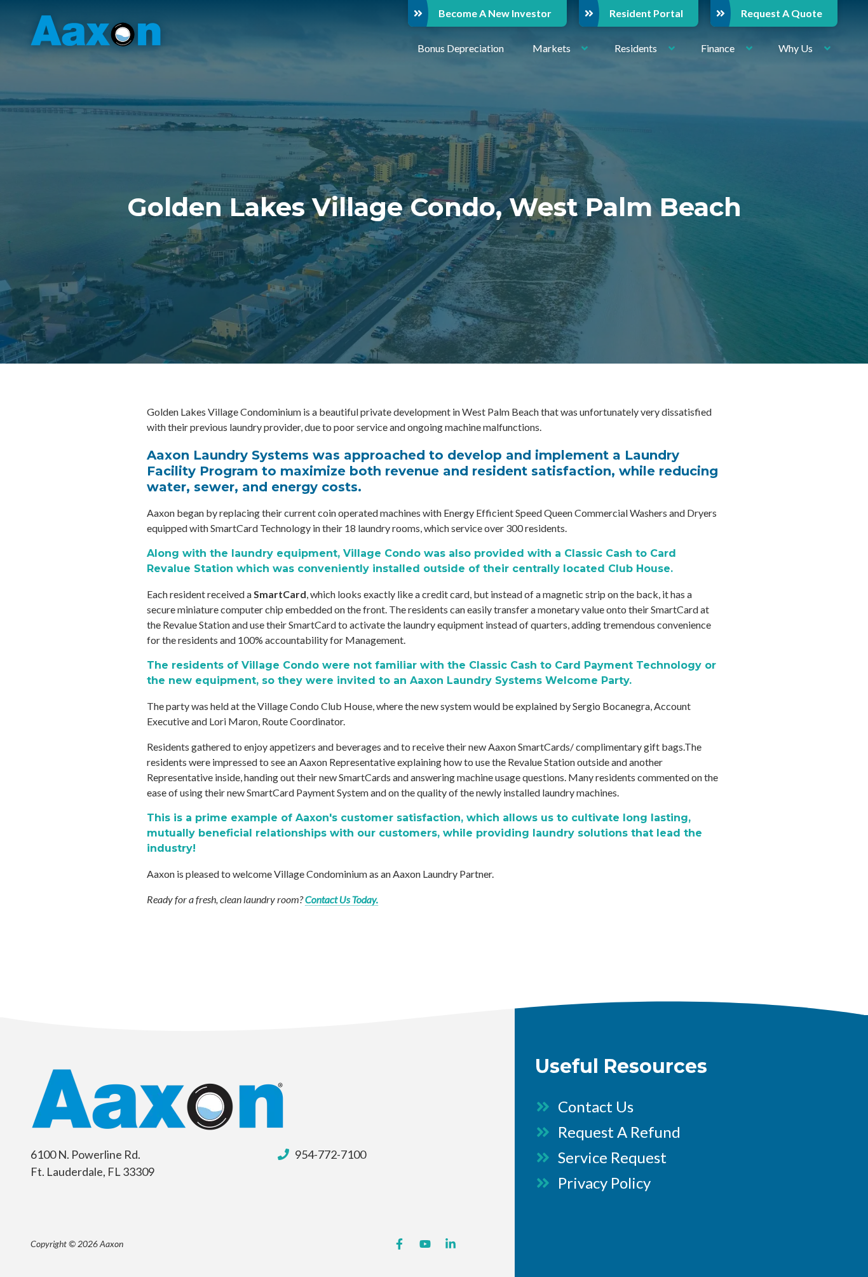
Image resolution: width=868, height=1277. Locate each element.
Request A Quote (781, 13)
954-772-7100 (330, 1154)
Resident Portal (646, 13)
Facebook (399, 1244)
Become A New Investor (495, 13)
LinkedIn (450, 1244)
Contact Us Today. (341, 899)
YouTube (425, 1244)
